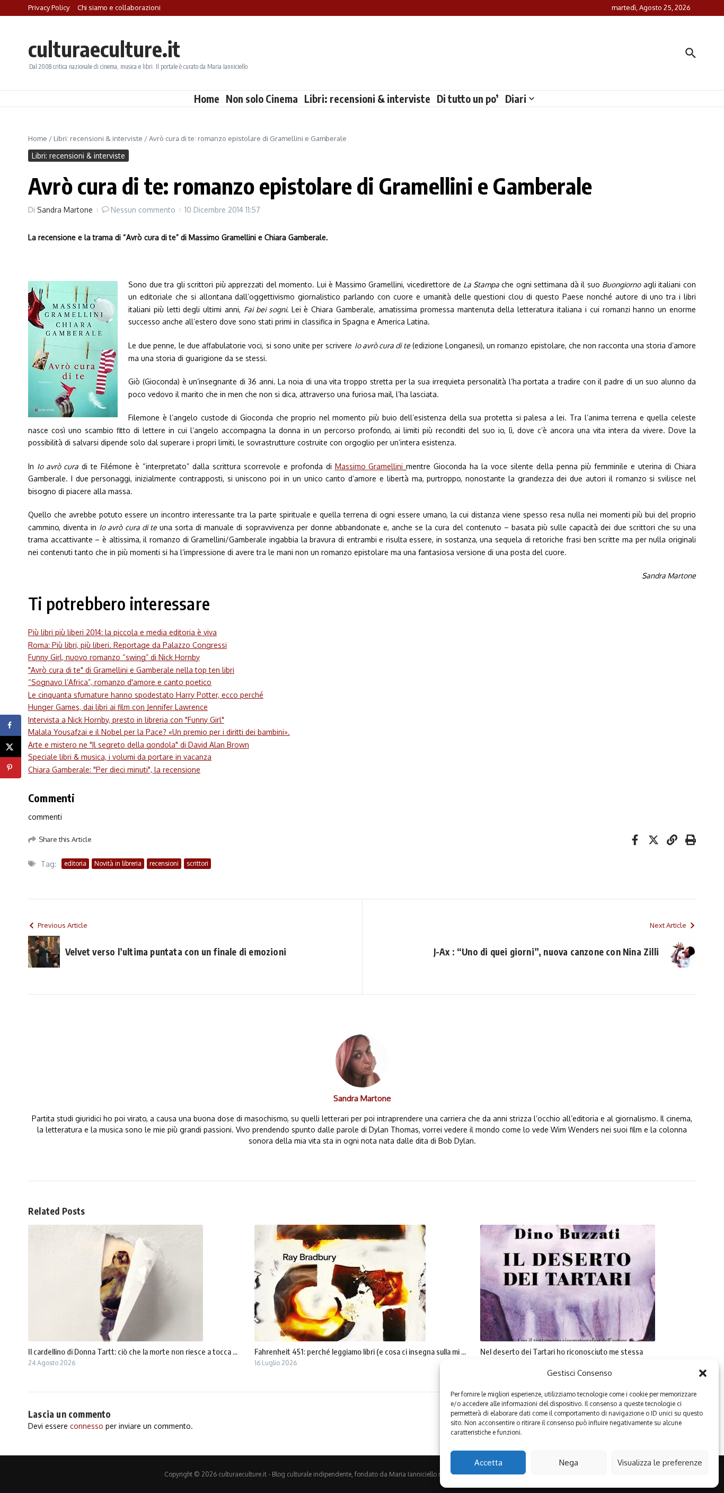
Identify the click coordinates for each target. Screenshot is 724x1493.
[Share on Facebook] (10, 725)
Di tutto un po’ (468, 98)
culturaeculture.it (104, 49)
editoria (75, 863)
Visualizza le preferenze (659, 1462)
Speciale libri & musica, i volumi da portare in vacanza (119, 756)
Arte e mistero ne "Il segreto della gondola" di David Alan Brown (138, 744)
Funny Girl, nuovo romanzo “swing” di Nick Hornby (114, 657)
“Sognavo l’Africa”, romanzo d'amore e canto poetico (119, 682)
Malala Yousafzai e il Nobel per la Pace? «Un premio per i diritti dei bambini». (159, 731)
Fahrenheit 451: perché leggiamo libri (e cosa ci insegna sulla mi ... (360, 1351)
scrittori (197, 863)
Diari (515, 98)
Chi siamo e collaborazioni (119, 7)
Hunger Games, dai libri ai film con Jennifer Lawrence (118, 707)
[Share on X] (10, 746)
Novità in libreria (118, 863)
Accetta (488, 1462)
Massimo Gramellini (369, 466)
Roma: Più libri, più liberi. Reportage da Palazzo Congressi (127, 644)
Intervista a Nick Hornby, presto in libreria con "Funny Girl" (126, 719)
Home (206, 98)
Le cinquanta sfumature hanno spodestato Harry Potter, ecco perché (145, 694)
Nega (568, 1462)
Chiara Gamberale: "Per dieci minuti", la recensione (114, 769)
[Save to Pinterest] (10, 767)
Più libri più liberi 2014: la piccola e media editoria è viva (122, 632)
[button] (702, 1373)
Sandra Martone (65, 209)
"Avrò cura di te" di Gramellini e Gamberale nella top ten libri (131, 669)
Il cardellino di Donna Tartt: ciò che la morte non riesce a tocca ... (132, 1351)
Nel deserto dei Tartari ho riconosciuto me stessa (561, 1351)
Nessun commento (143, 209)
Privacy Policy (48, 7)
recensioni (164, 863)
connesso (86, 1425)
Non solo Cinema (262, 98)
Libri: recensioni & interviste (367, 98)
